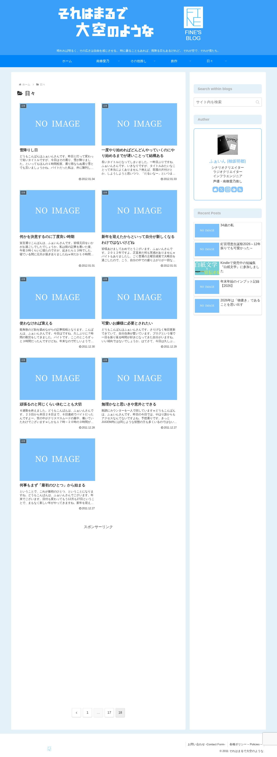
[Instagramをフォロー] (228, 189)
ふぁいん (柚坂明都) (227, 161)
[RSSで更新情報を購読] (240, 189)
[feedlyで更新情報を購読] (234, 189)
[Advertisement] (98, 558)
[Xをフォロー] (221, 189)
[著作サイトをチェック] (215, 189)
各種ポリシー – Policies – (246, 744)
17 (109, 712)
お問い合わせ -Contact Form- (206, 744)
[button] (257, 102)
